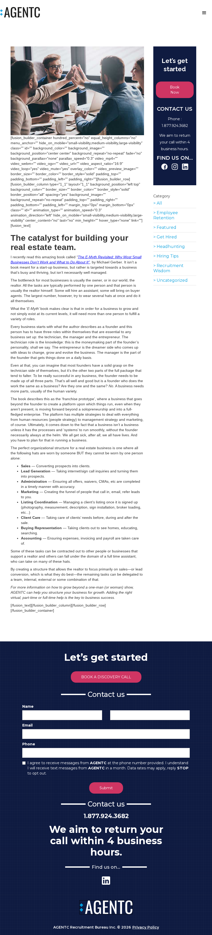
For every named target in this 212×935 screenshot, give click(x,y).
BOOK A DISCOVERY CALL (106, 677)
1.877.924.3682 (175, 125)
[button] (204, 13)
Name (28, 706)
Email (27, 725)
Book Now (174, 90)
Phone (28, 744)
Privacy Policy (145, 927)
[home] (20, 12)
